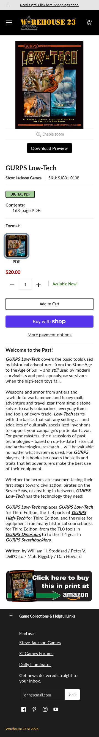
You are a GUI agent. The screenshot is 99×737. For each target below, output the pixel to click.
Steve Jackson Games (24, 178)
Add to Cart (49, 304)
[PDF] (17, 246)
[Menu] (9, 22)
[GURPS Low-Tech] (50, 586)
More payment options (50, 334)
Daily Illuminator (35, 664)
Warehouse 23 (16, 729)
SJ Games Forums (36, 653)
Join (72, 694)
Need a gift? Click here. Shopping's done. (49, 5)
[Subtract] (12, 284)
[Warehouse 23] (48, 23)
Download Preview (49, 148)
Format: (13, 225)
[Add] (38, 284)
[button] (89, 22)
